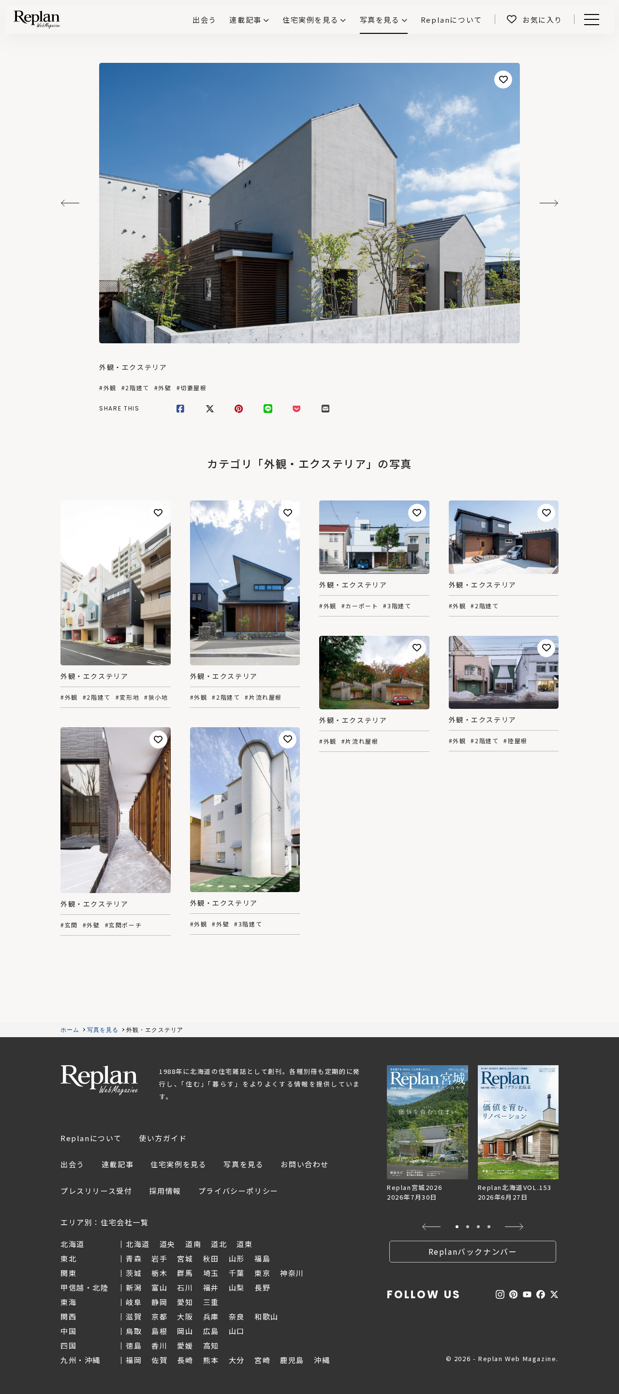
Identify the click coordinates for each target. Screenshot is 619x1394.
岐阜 (134, 1302)
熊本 (211, 1360)
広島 (211, 1331)
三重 (211, 1302)
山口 (237, 1331)
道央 (168, 1243)
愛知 (185, 1302)
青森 (134, 1258)
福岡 (134, 1360)
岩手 (159, 1258)
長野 (262, 1287)
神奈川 (292, 1273)
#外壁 (163, 388)
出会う (72, 1164)
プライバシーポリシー (238, 1191)
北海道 (138, 1243)
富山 (159, 1287)
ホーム (70, 1030)
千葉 (237, 1273)
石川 (185, 1287)
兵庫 (211, 1316)
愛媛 (185, 1345)
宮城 (185, 1258)
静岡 (159, 1302)
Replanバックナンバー (472, 1251)
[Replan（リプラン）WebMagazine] (37, 19)
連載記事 (245, 20)
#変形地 (127, 697)
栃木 (159, 1273)
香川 (159, 1345)
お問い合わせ (304, 1164)
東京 (262, 1273)
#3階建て (397, 606)
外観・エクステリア (133, 367)
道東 (244, 1243)
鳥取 (134, 1331)
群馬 (185, 1273)
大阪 (185, 1316)
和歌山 (266, 1316)
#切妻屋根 (192, 388)
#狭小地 (156, 697)
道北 (219, 1243)
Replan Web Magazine (99, 1080)
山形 (237, 1258)
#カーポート (360, 606)
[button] (431, 1226)
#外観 (108, 388)
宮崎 (262, 1360)
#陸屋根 (515, 741)
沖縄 (322, 1360)
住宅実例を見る (310, 20)
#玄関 (69, 925)
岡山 (185, 1331)
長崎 (185, 1360)
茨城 (134, 1273)
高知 (211, 1345)
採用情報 (165, 1191)
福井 (211, 1287)
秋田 (211, 1258)
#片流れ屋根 (263, 697)
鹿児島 (292, 1360)
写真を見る (380, 20)
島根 (159, 1331)
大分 (237, 1360)
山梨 (237, 1287)
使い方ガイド (163, 1138)
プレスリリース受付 (96, 1191)
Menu (597, 19)
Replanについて (91, 1138)
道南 (193, 1243)
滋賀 (134, 1316)
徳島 (134, 1345)
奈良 (237, 1316)
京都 (159, 1316)
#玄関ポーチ (123, 925)
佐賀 (159, 1360)
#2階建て (135, 388)
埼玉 (211, 1273)
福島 (262, 1258)
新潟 (134, 1287)
